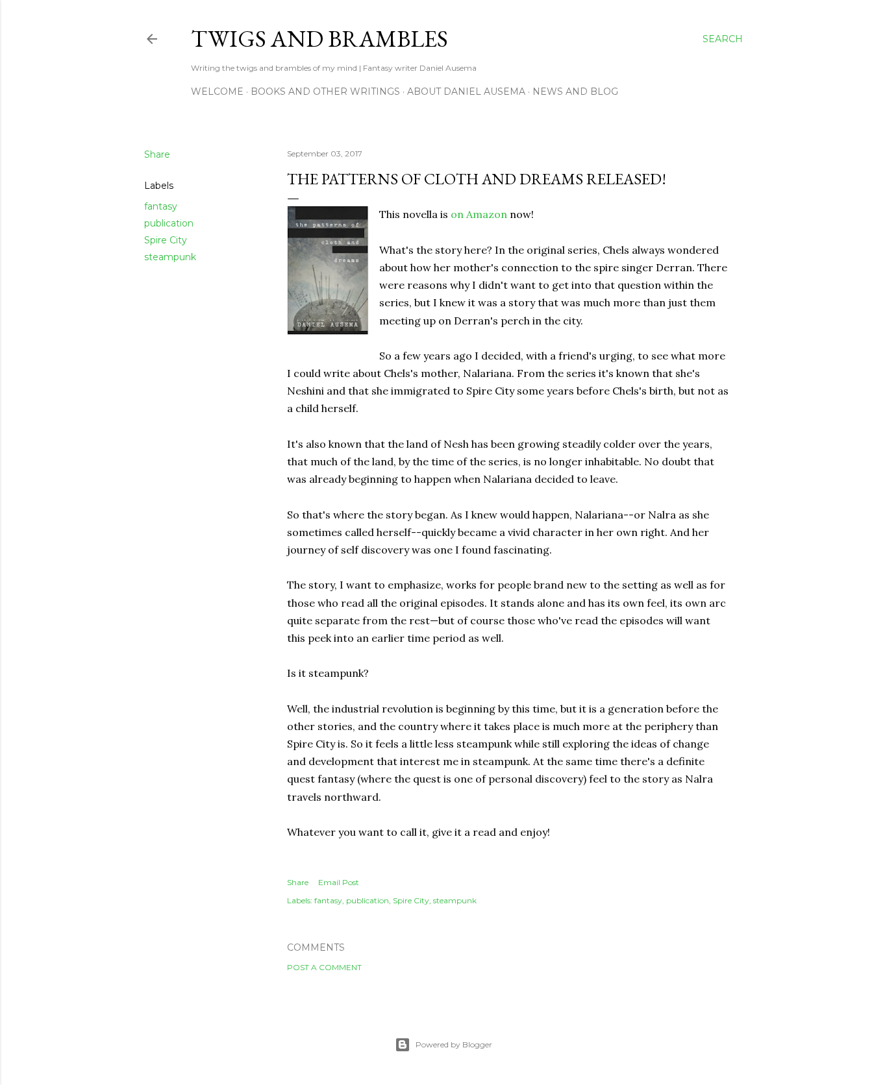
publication (169, 223)
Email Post (338, 882)
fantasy (160, 206)
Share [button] (157, 154)
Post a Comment (324, 967)
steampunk (170, 257)
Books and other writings (325, 91)
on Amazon (479, 214)
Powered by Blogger (454, 1044)
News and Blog (575, 91)
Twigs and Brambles (319, 38)
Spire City (165, 240)
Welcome (217, 91)
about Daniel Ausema (466, 91)
